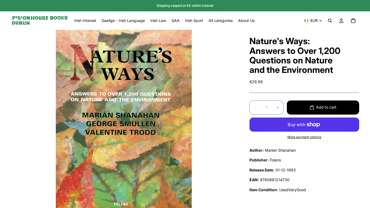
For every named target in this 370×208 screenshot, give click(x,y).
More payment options (304, 137)
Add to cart (326, 107)
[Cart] (353, 21)
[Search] (330, 21)
